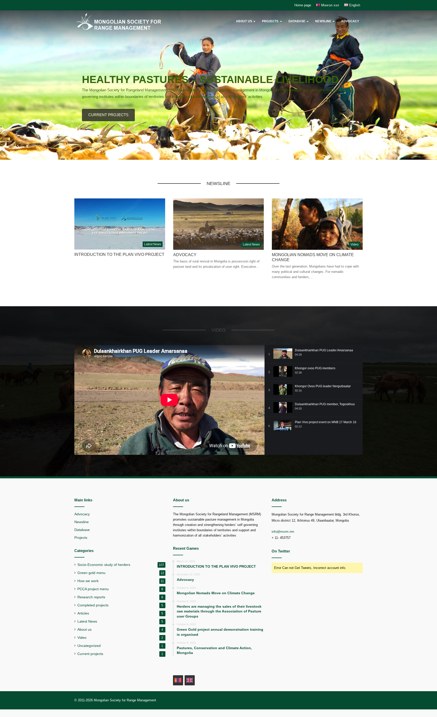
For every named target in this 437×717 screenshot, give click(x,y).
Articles (83, 613)
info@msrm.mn (283, 532)
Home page (302, 5)
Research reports (91, 597)
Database (297, 21)
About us (244, 21)
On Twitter (281, 551)
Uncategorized (89, 646)
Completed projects (92, 605)
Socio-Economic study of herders (103, 565)
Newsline (323, 21)
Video (81, 638)
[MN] (178, 680)
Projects (270, 21)
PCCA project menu (93, 589)
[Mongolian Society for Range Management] (124, 21)
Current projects (90, 654)
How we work (88, 581)
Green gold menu (91, 573)
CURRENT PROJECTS (108, 115)
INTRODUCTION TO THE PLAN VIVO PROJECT (119, 254)
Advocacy (350, 21)
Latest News (87, 621)
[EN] (190, 680)
